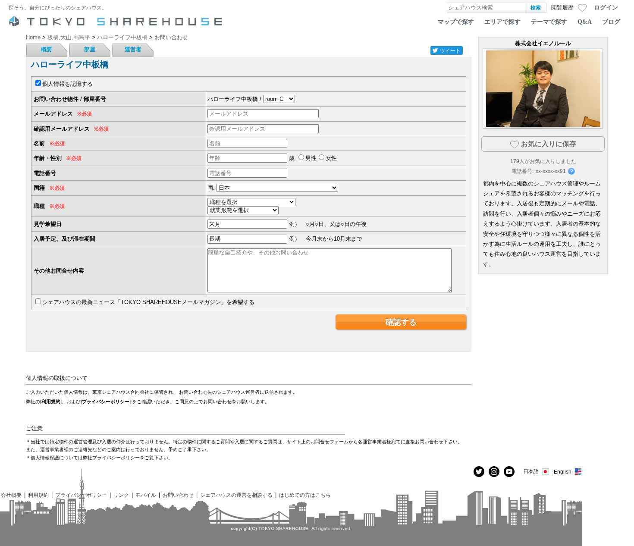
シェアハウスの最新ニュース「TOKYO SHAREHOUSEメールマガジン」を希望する (148, 302)
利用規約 (50, 401)
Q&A (585, 21)
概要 (46, 49)
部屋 (89, 49)
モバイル (145, 495)
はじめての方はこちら (305, 495)
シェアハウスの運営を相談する (236, 495)
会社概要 (11, 495)
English (562, 471)
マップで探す (456, 21)
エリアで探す (502, 21)
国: (211, 188)
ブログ (611, 21)
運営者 (133, 49)
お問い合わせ (178, 495)
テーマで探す (549, 21)
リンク (121, 495)
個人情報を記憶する (67, 84)
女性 (331, 158)
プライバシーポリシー (105, 401)
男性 (311, 158)
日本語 (531, 471)
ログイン (606, 7)
